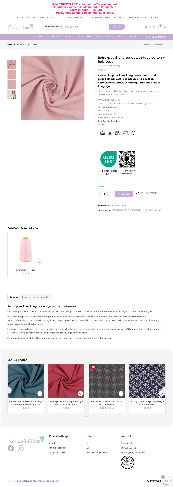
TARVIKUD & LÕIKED (60, 37)
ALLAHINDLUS (103, 37)
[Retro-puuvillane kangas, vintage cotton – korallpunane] (66, 380)
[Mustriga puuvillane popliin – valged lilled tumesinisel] (147, 380)
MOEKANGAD (21, 44)
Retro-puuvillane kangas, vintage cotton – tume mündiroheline (25, 403)
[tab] (13, 297)
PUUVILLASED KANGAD (151, 210)
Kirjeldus (14, 297)
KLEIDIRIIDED (35, 44)
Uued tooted (85, 37)
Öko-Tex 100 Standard (109, 121)
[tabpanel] (25, 388)
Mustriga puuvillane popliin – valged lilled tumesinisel (147, 403)
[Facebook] (146, 26)
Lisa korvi (124, 194)
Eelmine (147, 44)
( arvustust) (113, 66)
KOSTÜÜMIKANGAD (132, 210)
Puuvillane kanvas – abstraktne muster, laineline (106, 403)
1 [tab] (85, 416)
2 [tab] (88, 416)
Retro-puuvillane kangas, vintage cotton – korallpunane (66, 403)
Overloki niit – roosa (26, 269)
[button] (52, 27)
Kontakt (133, 37)
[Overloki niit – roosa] (26, 249)
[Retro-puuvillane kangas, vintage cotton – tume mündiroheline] (26, 380)
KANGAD (38, 37)
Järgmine (158, 44)
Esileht (119, 37)
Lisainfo (26, 297)
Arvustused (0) (41, 297)
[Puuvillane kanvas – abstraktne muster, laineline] (107, 380)
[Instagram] (150, 26)
